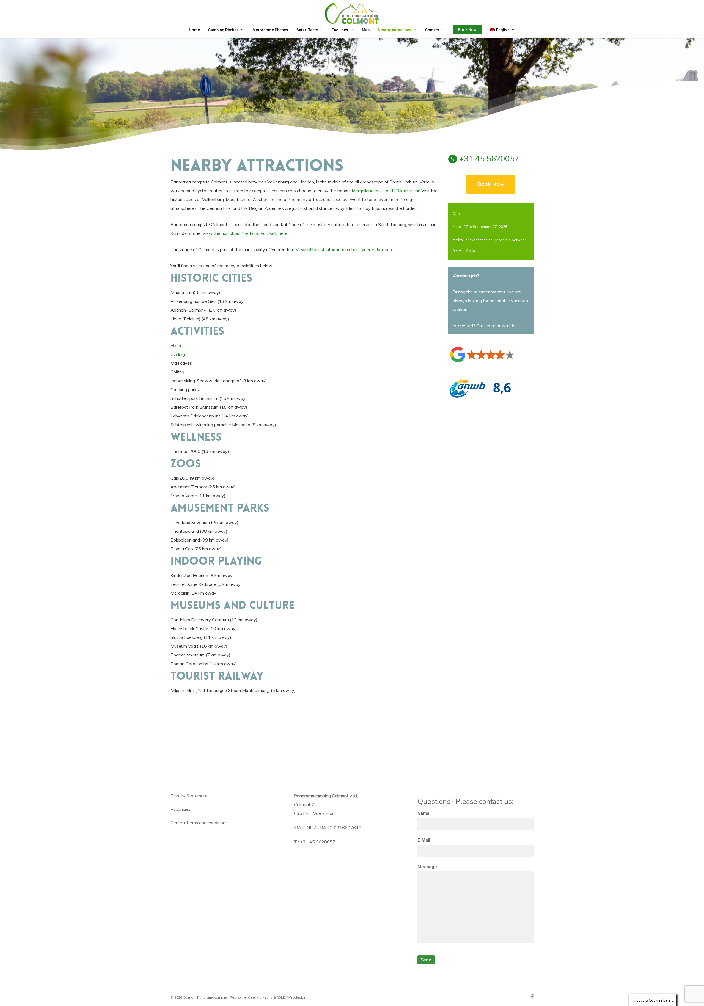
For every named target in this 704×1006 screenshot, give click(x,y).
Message (427, 866)
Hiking (176, 345)
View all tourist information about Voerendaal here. (345, 249)
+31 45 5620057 (489, 158)
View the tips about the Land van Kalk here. (245, 233)
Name (423, 813)
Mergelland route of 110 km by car (385, 190)
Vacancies (180, 809)
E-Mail (423, 840)
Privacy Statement (189, 795)
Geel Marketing (260, 997)
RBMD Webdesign (291, 997)
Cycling (177, 354)
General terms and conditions (199, 822)
